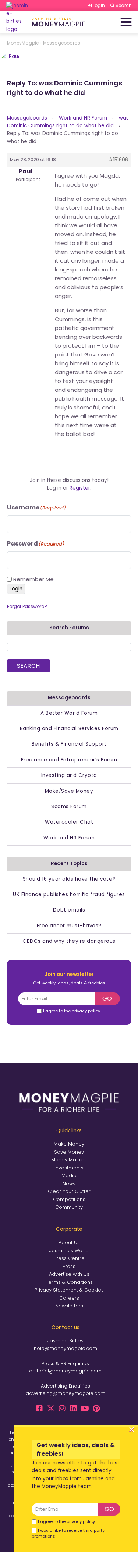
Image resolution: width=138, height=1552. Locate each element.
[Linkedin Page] (73, 1408)
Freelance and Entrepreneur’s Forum (69, 759)
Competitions (69, 1199)
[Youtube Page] (85, 1408)
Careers (69, 1298)
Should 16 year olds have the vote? (69, 879)
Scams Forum (69, 806)
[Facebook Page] (39, 1408)
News (69, 1183)
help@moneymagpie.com (65, 1348)
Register (80, 487)
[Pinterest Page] (96, 1408)
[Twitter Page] (50, 1408)
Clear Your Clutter (69, 1191)
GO (107, 998)
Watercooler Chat (69, 821)
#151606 (118, 159)
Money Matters (69, 1160)
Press (69, 1266)
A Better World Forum (69, 713)
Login (16, 588)
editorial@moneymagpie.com (65, 1371)
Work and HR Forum (83, 117)
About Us (69, 1242)
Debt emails (69, 909)
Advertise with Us (69, 1274)
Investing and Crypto (69, 775)
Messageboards (27, 117)
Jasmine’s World (69, 1250)
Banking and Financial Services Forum (69, 728)
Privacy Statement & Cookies (69, 1290)
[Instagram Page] (62, 1408)
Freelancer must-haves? (69, 925)
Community (69, 1207)
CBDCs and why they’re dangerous (69, 941)
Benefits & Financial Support (69, 744)
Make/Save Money (69, 791)
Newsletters (69, 1306)
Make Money (69, 1144)
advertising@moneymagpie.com (65, 1393)
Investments (69, 1168)
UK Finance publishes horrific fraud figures (69, 894)
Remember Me (33, 579)
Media (69, 1175)
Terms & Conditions (69, 1282)
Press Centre (69, 1258)
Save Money (69, 1152)
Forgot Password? (27, 606)
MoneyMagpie (23, 43)
